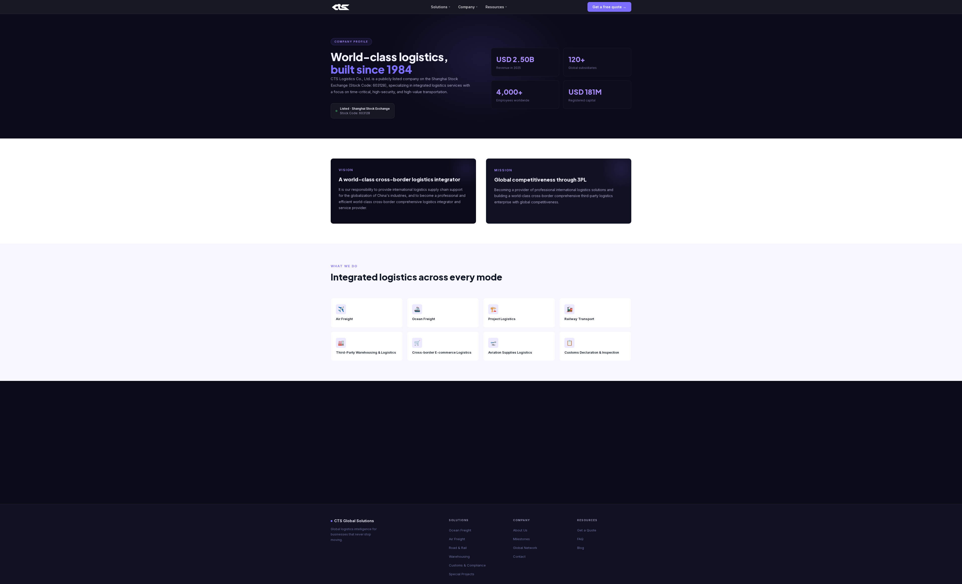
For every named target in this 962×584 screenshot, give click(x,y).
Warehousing (459, 556)
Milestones (521, 539)
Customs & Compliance (467, 565)
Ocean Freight (460, 530)
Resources (495, 7)
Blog (580, 548)
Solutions (439, 7)
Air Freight (457, 539)
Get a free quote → (609, 7)
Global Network (525, 548)
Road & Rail (458, 548)
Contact (519, 556)
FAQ (580, 539)
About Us (520, 530)
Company (466, 7)
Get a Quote (586, 530)
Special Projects (461, 574)
